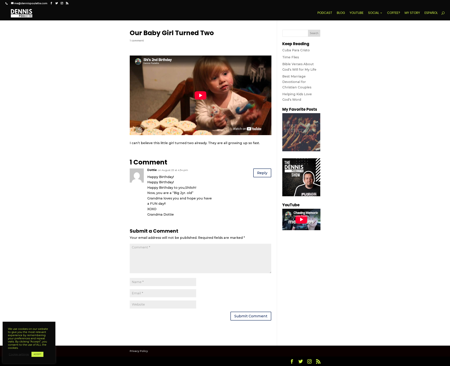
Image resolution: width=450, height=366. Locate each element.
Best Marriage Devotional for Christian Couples (296, 82)
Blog (341, 13)
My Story (412, 13)
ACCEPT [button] (37, 354)
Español (431, 13)
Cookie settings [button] (19, 354)
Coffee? (393, 13)
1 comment (137, 40)
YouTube (357, 13)
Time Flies (290, 57)
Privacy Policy (139, 351)
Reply (262, 173)
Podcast (324, 13)
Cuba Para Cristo (296, 50)
